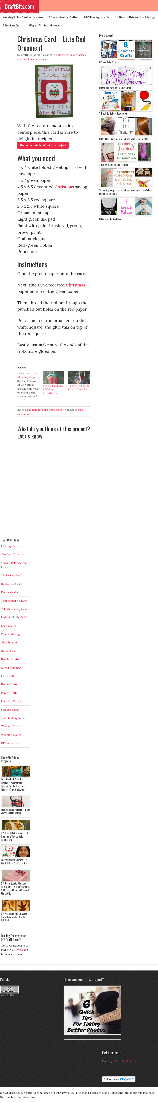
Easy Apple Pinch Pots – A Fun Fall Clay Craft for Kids (15, 861)
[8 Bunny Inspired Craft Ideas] (126, 162)
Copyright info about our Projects (131, 1093)
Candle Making (10, 634)
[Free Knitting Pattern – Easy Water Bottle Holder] (16, 807)
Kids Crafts (8, 676)
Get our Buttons (10, 1097)
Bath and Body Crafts (14, 617)
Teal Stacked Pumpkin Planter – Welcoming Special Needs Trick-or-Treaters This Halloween (13, 784)
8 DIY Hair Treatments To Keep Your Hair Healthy (123, 139)
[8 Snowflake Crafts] (126, 59)
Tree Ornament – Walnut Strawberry (53, 389)
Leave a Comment (39, 59)
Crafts (19, 950)
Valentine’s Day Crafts (15, 609)
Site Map (81, 1093)
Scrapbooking (10, 709)
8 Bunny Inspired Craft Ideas (113, 164)
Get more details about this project (43, 145)
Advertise (29, 1097)
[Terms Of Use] (9, 992)
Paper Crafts (64, 55)
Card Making (33, 409)
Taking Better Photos (74, 1037)
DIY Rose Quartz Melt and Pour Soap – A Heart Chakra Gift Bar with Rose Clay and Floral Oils (15, 888)
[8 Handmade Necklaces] (126, 216)
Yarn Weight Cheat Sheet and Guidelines (23, 17)
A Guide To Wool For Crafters (63, 17)
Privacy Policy (65, 1093)
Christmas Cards (52, 409)
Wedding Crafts (11, 735)
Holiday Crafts (10, 659)
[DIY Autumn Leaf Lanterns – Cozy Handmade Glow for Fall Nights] (16, 911)
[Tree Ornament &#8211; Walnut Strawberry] (53, 377)
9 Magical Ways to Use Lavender (44, 25)
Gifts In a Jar (9, 642)
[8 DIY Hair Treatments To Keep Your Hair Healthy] (126, 136)
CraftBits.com (19, 6)
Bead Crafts (8, 626)
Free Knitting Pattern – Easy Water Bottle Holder (15, 811)
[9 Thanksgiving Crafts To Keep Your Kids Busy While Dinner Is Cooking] (126, 187)
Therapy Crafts (11, 726)
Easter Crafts (9, 592)
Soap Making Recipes (14, 718)
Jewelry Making (11, 668)
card (80, 409)
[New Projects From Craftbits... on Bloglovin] (118, 1081)
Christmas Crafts (12, 575)
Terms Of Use (7, 995)
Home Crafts (9, 684)
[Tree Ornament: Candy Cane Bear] (79, 377)
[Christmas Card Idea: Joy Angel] (30, 384)
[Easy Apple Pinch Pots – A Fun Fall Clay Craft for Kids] (16, 857)
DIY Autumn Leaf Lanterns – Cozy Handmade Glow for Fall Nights (15, 916)
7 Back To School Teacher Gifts (115, 113)
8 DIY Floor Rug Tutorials (96, 17)
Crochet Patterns (12, 554)
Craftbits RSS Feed (126, 1061)
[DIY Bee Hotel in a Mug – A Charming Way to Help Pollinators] (16, 830)
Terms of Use (98, 1093)
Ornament (23, 414)
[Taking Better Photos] (93, 1034)
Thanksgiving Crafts (14, 600)
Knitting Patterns (12, 546)
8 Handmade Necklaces (111, 219)
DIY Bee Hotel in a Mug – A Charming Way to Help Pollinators (14, 836)
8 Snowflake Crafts (13, 25)
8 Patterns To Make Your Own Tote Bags (135, 17)
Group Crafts (9, 651)
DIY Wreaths (9, 743)
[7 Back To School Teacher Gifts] (126, 110)
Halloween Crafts (12, 584)
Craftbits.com (33, 1093)
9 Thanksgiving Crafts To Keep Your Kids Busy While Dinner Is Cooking (125, 191)
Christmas (64, 186)
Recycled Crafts (11, 701)
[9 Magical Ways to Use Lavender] (126, 85)
